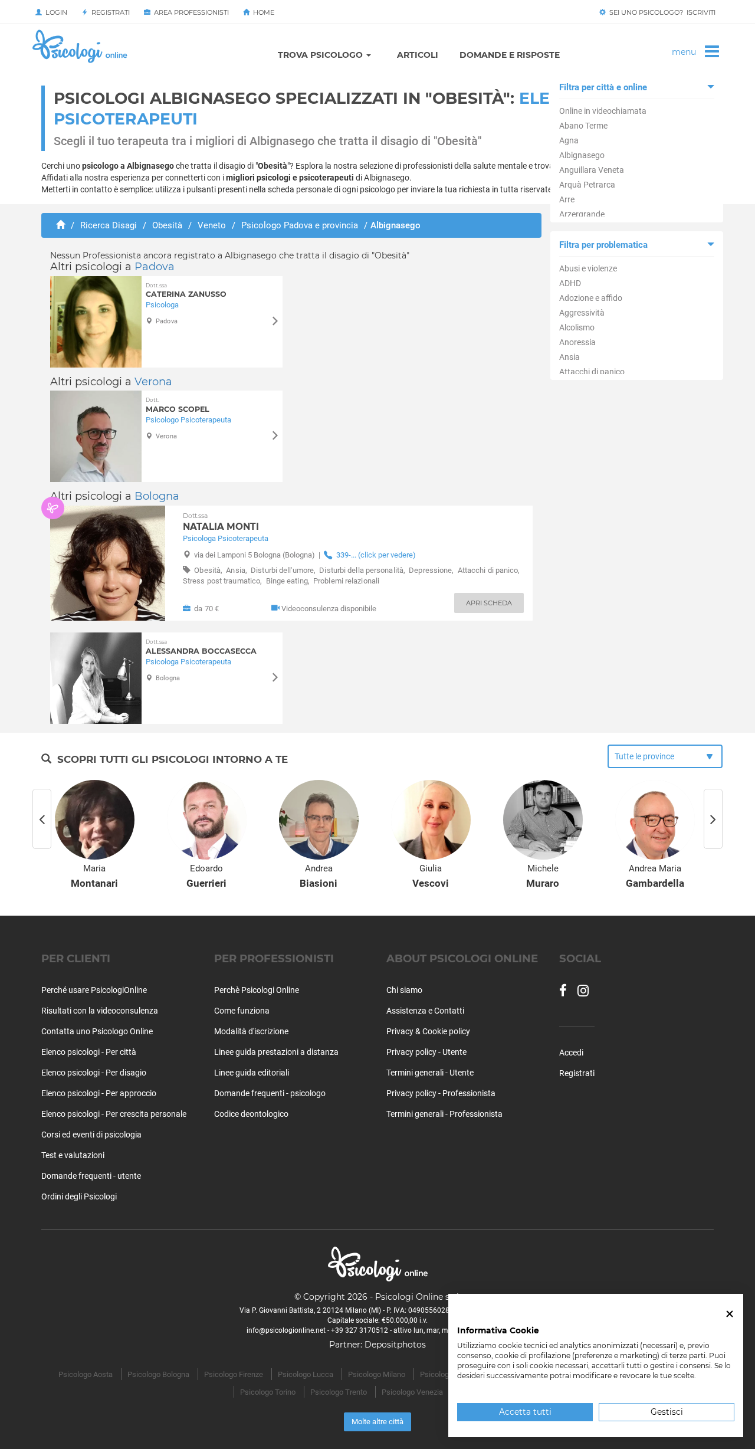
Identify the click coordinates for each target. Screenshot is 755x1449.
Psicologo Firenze (233, 1374)
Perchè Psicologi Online (256, 990)
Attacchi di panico (592, 371)
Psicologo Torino (268, 1392)
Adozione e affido (590, 298)
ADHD (570, 283)
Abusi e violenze (588, 268)
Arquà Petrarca (587, 184)
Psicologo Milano (376, 1374)
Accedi (571, 1052)
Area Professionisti (189, 12)
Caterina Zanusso (186, 290)
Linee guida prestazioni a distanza (276, 1052)
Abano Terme (583, 125)
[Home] (60, 225)
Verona (153, 381)
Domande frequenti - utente (91, 1176)
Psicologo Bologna (158, 1374)
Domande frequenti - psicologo (270, 1093)
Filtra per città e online (603, 87)
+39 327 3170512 (359, 1330)
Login (54, 12)
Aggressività (582, 312)
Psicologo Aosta (85, 1374)
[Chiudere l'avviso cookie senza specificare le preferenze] (729, 1314)
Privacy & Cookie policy (428, 1031)
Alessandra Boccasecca (201, 646)
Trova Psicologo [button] (321, 55)
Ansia (569, 357)
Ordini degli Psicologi (79, 1196)
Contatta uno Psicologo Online (97, 1031)
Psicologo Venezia (412, 1392)
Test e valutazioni (72, 1155)
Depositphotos (395, 1344)
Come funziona (242, 1010)
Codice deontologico (251, 1114)
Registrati (109, 12)
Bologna (156, 496)
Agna (569, 140)
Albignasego (582, 155)
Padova (154, 266)
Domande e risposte (509, 55)
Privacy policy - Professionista (440, 1093)
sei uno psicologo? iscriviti (660, 12)
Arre (567, 199)
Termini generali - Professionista (444, 1114)
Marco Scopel (177, 405)
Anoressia (577, 342)
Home (262, 12)
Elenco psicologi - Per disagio (93, 1072)
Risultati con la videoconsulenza (99, 1010)
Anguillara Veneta (591, 170)
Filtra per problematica (603, 245)
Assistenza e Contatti (425, 1010)
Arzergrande (582, 214)
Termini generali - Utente (430, 1072)
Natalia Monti (221, 522)
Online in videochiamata (602, 111)
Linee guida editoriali (251, 1072)
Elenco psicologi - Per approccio (98, 1093)
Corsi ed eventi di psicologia (91, 1134)
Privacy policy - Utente (426, 1052)
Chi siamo (404, 990)
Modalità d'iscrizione (251, 1031)
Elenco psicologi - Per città (88, 1052)
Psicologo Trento (338, 1392)
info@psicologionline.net (286, 1330)
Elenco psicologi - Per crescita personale (113, 1114)
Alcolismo (577, 327)
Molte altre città (377, 1421)
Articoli (417, 55)
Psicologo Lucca (305, 1374)
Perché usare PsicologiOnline (94, 990)
